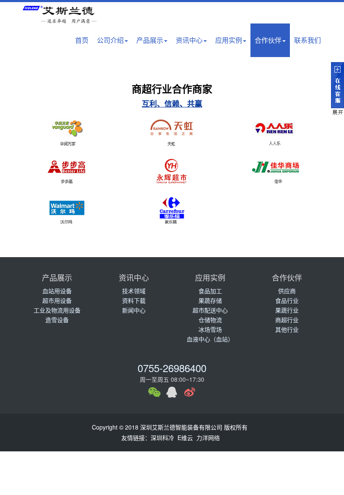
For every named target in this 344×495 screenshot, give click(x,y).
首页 (82, 40)
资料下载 (134, 300)
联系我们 (307, 40)
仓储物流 (210, 319)
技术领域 (134, 291)
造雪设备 (57, 319)
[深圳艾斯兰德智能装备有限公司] (63, 17)
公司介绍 (110, 40)
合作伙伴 (268, 40)
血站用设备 (57, 291)
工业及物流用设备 (57, 310)
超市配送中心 (210, 310)
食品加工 (210, 291)
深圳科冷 (162, 437)
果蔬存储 (210, 300)
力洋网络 (208, 437)
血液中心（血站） (210, 339)
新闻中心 (134, 310)
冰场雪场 (210, 329)
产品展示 (149, 40)
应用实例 (228, 40)
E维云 (185, 437)
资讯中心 (189, 40)
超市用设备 (57, 300)
